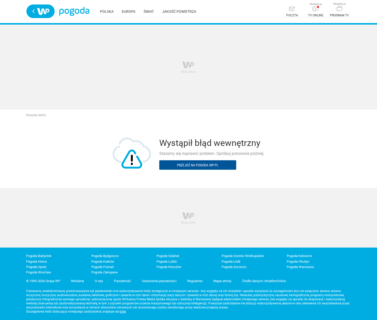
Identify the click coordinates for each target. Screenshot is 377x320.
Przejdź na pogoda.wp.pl (198, 165)
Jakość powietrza (179, 11)
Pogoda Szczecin (234, 267)
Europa (128, 11)
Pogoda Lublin (166, 261)
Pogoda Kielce (36, 261)
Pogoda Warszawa (300, 267)
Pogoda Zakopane (104, 272)
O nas (99, 281)
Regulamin (195, 281)
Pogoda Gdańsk (168, 256)
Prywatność (122, 281)
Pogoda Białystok (39, 256)
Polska (107, 11)
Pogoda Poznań (102, 267)
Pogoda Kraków (102, 261)
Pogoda (74, 11)
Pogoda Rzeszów (168, 267)
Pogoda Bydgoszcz (105, 256)
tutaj (123, 311)
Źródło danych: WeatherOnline (264, 281)
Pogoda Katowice (299, 256)
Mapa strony (222, 281)
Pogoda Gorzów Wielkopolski (243, 256)
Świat (149, 11)
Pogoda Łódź (231, 261)
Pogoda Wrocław (38, 272)
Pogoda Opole (36, 267)
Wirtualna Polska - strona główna (40, 11)
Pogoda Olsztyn (298, 261)
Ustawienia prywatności (159, 281)
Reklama (77, 281)
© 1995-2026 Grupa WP (43, 281)
